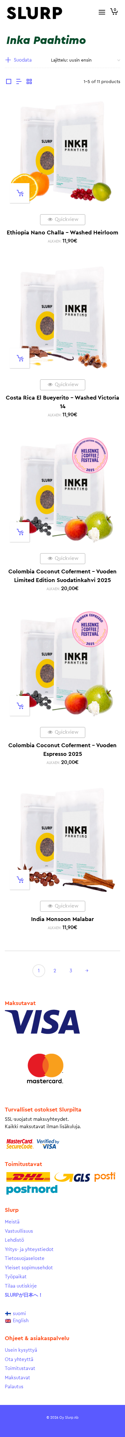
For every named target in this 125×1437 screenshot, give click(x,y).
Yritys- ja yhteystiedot (29, 1249)
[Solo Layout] (9, 82)
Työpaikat (16, 1276)
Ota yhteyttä (19, 1359)
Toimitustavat (20, 1368)
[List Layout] (19, 82)
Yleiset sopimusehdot (29, 1267)
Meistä (12, 1222)
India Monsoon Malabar (62, 919)
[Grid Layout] (29, 82)
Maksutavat (17, 1377)
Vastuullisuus (19, 1231)
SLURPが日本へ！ (24, 1295)
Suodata (23, 60)
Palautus (14, 1386)
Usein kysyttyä (21, 1350)
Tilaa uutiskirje (21, 1286)
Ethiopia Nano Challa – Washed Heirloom (62, 232)
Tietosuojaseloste (25, 1258)
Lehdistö (14, 1240)
